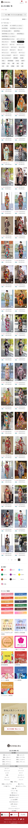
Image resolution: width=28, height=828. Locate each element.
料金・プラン (14, 782)
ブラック (14, 579)
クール (12, 44)
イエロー (22, 574)
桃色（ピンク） (21, 755)
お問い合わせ (14, 804)
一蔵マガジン (14, 793)
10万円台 (5, 28)
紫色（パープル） (20, 757)
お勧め (13, 42)
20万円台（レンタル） (8, 33)
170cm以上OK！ (7, 31)
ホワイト (22, 579)
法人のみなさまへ (14, 802)
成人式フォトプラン (21, 786)
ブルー (22, 569)
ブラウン (5, 579)
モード (16, 55)
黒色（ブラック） (20, 761)
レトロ (7, 602)
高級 (13, 66)
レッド (4, 569)
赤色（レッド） (7, 755)
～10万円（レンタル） (17, 25)
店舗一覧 (14, 788)
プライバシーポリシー (14, 808)
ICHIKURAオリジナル (8, 39)
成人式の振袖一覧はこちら (14, 729)
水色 (17, 60)
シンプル (22, 47)
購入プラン (21, 784)
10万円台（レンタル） (17, 28)
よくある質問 (14, 799)
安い (4, 60)
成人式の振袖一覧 (14, 750)
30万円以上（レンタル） (9, 36)
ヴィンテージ (21, 39)
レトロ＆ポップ (7, 58)
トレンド (5, 50)
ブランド (14, 52)
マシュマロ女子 (7, 55)
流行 (4, 63)
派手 (23, 60)
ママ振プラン (7, 786)
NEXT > (19, 560)
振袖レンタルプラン (7, 784)
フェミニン (5, 52)
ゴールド (14, 47)
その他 (4, 584)
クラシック (20, 44)
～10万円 (5, 25)
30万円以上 (21, 33)
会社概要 (14, 810)
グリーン (5, 574)
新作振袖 (10, 60)
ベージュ (22, 52)
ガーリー (21, 42)
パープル (14, 574)
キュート (5, 44)
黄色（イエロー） (20, 759)
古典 (22, 58)
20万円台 (17, 31)
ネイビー (13, 50)
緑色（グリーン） (7, 759)
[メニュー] (26, 2)
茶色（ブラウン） (7, 761)
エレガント (5, 42)
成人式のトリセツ (14, 797)
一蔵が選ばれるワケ (14, 795)
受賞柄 (16, 58)
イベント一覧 (14, 790)
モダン (22, 55)
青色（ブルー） (7, 757)
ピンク (20, 50)
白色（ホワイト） (7, 764)
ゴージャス (5, 47)
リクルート (14, 806)
